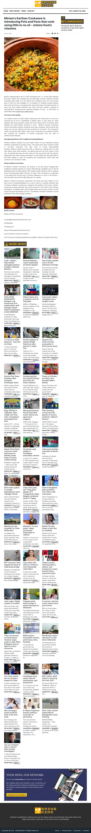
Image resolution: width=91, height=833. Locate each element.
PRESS (23, 11)
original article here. (51, 237)
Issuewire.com (35, 97)
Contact (86, 830)
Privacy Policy (66, 830)
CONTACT (31, 11)
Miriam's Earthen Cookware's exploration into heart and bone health (28, 181)
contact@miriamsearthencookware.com (17, 220)
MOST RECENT (14, 11)
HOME (6, 11)
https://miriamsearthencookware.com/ (17, 230)
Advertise (77, 830)
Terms (57, 830)
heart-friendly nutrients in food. (26, 125)
